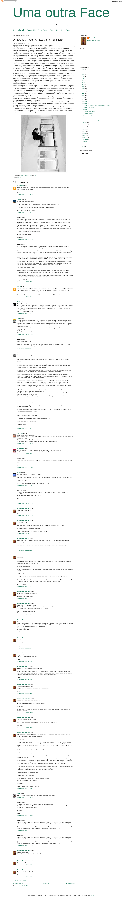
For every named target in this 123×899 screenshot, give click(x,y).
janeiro (85, 141)
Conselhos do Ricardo (88, 107)
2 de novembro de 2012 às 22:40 (25, 239)
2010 (83, 146)
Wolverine (19, 353)
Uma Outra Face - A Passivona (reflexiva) (93, 120)
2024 (83, 74)
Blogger (92, 895)
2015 (83, 93)
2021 (83, 80)
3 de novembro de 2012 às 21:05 (25, 503)
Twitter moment (86, 118)
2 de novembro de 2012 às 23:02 (25, 334)
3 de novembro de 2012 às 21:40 (25, 515)
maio (84, 133)
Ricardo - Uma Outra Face (23, 508)
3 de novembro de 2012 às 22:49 (25, 586)
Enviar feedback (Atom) (24, 885)
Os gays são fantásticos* (89, 111)
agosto (85, 127)
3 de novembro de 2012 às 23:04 (25, 661)
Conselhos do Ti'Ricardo (89, 113)
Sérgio (18, 301)
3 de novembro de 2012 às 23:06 (25, 679)
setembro (85, 124)
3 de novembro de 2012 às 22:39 (25, 550)
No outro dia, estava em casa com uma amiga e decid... (96, 105)
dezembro (86, 101)
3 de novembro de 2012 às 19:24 (25, 467)
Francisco (19, 199)
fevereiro (85, 139)
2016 (83, 91)
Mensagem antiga (70, 883)
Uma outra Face (61, 12)
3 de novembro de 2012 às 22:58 (25, 633)
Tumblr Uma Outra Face (37, 30)
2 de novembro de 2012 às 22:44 (25, 297)
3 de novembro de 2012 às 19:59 (25, 485)
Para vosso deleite (87, 115)
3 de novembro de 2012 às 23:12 (25, 727)
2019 (83, 84)
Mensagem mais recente (19, 883)
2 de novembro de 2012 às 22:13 (25, 194)
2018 (83, 86)
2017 (83, 89)
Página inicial (18, 30)
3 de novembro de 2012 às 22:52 (25, 598)
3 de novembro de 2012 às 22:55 (25, 615)
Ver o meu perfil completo (93, 40)
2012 (83, 99)
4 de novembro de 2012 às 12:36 (25, 845)
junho (84, 131)
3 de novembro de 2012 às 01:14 (25, 443)
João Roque (20, 433)
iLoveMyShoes (20, 448)
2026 (83, 70)
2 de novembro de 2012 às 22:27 (25, 212)
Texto (19, 177)
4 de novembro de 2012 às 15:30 (25, 865)
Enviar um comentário (20, 880)
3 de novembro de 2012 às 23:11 (25, 712)
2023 (83, 76)
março (85, 137)
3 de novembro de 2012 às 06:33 (25, 453)
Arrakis (19, 472)
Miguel (18, 793)
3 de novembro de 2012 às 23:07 (25, 693)
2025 (83, 72)
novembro (86, 103)
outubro (85, 122)
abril (84, 135)
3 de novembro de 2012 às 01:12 (25, 428)
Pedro (18, 318)
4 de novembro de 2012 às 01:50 (25, 797)
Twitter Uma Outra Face (60, 30)
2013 (83, 97)
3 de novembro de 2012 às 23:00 (25, 648)
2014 (83, 95)
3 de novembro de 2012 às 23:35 (25, 788)
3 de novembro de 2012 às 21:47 (25, 533)
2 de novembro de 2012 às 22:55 (25, 313)
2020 (83, 82)
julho (84, 129)
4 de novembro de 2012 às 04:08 (25, 815)
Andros (19, 286)
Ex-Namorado (20, 185)
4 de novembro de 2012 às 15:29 (25, 856)
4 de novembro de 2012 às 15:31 (25, 877)
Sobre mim (85, 109)
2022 (83, 78)
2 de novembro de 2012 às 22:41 (25, 281)
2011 (83, 144)
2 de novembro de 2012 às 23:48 (25, 348)
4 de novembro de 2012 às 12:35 (25, 830)
